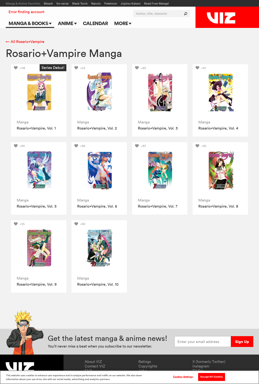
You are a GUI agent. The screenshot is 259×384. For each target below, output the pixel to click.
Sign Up (242, 341)
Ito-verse (63, 3)
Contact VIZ (95, 366)
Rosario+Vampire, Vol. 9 (37, 284)
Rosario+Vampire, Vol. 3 (158, 128)
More (121, 23)
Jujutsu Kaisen (130, 3)
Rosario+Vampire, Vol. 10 (98, 284)
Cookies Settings (183, 376)
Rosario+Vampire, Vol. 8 (218, 206)
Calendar (95, 23)
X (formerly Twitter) (208, 361)
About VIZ (93, 361)
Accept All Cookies (211, 376)
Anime (66, 23)
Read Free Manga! (156, 3)
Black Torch (80, 3)
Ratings (144, 361)
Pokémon (110, 3)
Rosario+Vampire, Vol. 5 (37, 206)
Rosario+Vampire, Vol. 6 (97, 206)
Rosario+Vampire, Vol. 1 (36, 128)
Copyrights (147, 366)
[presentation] (38, 92)
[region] (129, 377)
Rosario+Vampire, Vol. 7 (157, 206)
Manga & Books (29, 23)
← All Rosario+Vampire (25, 41)
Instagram (200, 366)
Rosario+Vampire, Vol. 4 (218, 128)
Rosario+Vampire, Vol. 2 (97, 128)
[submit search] (186, 13)
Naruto (96, 3)
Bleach (48, 3)
